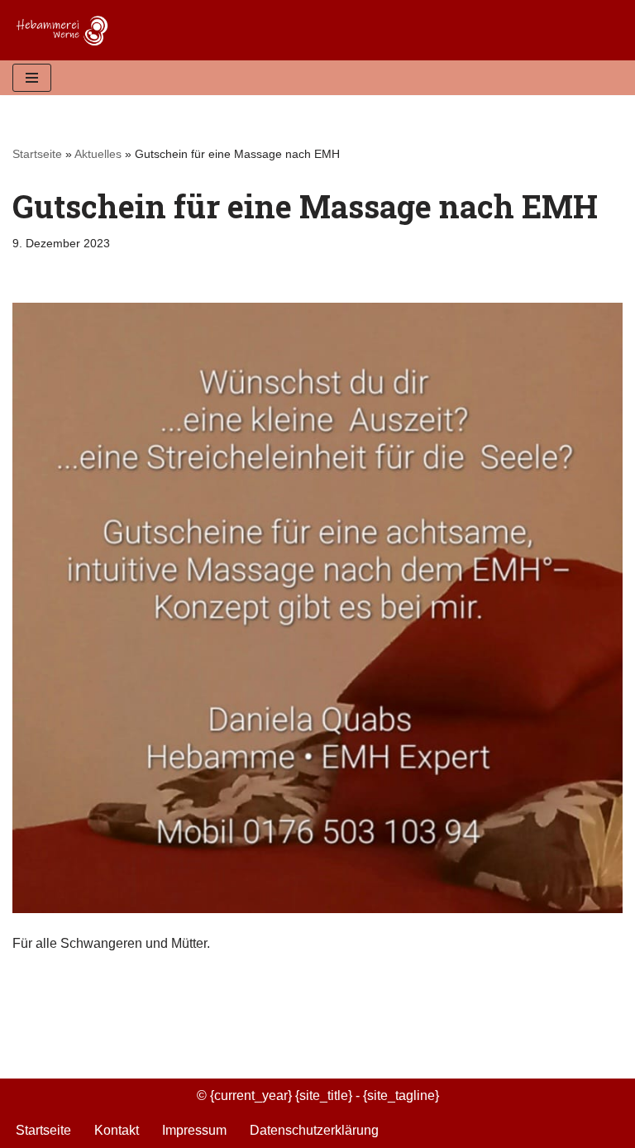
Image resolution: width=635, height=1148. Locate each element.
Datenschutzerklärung (314, 1130)
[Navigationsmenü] (31, 78)
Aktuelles (98, 153)
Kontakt (116, 1130)
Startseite (37, 153)
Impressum (194, 1130)
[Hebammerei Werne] (66, 30)
